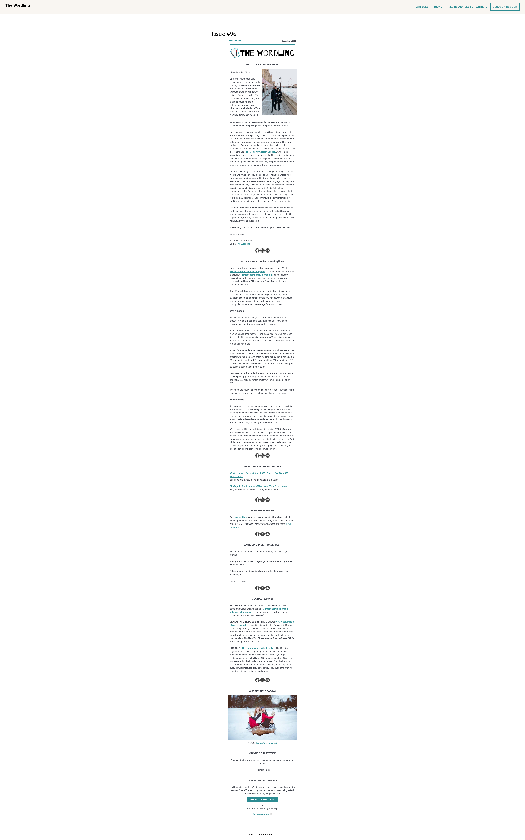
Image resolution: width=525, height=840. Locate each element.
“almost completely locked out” (257, 275)
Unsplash (273, 743)
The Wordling (17, 5)
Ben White (260, 743)
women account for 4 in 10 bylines (247, 271)
